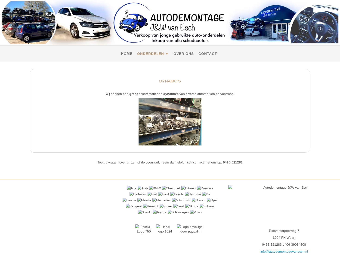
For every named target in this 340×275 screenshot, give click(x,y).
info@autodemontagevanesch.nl (284, 251)
